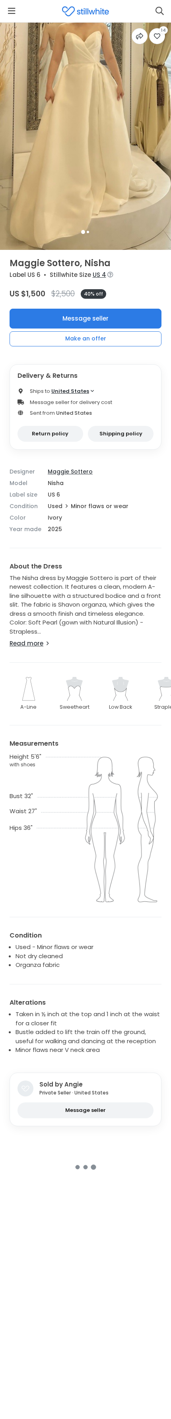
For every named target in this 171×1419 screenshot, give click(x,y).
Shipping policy (120, 433)
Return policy (50, 433)
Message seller (85, 318)
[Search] (159, 11)
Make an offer (85, 338)
